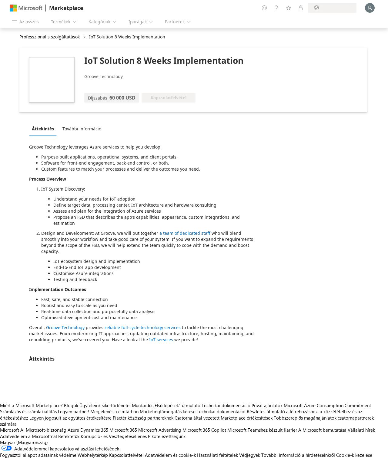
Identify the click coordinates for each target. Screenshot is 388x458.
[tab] (44, 128)
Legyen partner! (73, 411)
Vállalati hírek (361, 430)
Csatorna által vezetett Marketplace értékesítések (224, 418)
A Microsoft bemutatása (322, 430)
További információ (81, 129)
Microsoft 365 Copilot (204, 430)
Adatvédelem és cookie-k (170, 455)
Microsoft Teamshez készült (255, 430)
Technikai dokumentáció (226, 405)
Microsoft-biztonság (46, 430)
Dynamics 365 (94, 430)
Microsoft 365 (123, 430)
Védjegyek (249, 455)
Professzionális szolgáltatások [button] (49, 37)
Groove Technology (65, 327)
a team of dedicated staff (184, 233)
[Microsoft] (26, 8)
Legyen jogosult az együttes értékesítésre (70, 418)
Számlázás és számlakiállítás (28, 411)
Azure (73, 430)
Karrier (290, 430)
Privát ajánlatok (267, 405)
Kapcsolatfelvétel (126, 455)
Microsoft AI (12, 430)
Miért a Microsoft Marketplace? (31, 405)
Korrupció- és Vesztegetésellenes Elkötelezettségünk (133, 436)
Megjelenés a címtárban (114, 411)
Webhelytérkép (93, 455)
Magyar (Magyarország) (24, 442)
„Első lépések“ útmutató (176, 405)
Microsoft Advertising (159, 430)
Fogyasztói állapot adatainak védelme (38, 455)
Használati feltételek (217, 455)
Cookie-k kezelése (354, 455)
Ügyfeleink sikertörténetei (105, 405)
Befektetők (68, 436)
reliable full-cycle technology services (143, 327)
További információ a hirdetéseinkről (298, 455)
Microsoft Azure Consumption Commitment (327, 405)
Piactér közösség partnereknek (143, 418)
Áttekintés (43, 129)
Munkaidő (142, 405)
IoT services (161, 339)
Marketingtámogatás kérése (168, 411)
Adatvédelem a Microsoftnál (28, 436)
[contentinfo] (85, 37)
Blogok (71, 405)
